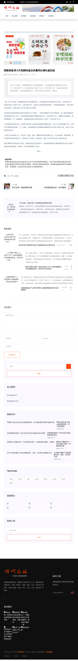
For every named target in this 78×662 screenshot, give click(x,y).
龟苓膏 (54, 479)
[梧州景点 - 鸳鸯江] (14, 508)
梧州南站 (20, 652)
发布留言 (12, 355)
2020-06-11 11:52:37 (29, 74)
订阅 (39, 537)
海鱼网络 (49, 652)
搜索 (39, 373)
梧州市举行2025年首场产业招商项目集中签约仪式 (37, 245)
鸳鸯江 (46, 479)
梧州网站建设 (10, 2)
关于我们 (15, 656)
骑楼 (28, 479)
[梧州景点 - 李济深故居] (37, 508)
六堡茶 (20, 479)
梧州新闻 (6, 656)
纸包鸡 (63, 479)
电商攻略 (33, 16)
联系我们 (51, 16)
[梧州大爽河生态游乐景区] (38, 504)
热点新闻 (14, 16)
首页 (6, 16)
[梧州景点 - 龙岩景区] (15, 504)
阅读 (70, 245)
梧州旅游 (24, 16)
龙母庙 (37, 479)
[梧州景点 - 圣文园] (57, 504)
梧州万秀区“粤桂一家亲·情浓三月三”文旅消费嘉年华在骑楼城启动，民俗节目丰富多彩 (43, 268)
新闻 (64, 176)
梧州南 (11, 479)
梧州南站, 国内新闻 (12, 74)
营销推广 (42, 16)
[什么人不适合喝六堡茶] (59, 508)
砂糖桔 (11, 483)
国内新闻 (71, 176)
